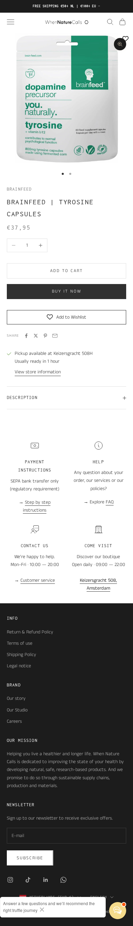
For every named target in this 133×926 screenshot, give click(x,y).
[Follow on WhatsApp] (63, 879)
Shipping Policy (21, 654)
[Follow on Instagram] (10, 879)
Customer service (37, 580)
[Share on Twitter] (36, 335)
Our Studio (17, 710)
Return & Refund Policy (30, 632)
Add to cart (66, 271)
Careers (14, 721)
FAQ (110, 502)
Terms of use (19, 643)
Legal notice (19, 666)
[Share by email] (55, 335)
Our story (16, 698)
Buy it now (66, 291)
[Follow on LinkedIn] (45, 879)
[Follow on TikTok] (28, 879)
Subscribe (30, 858)
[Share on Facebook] (26, 335)
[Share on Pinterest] (45, 335)
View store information (38, 372)
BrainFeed (19, 189)
